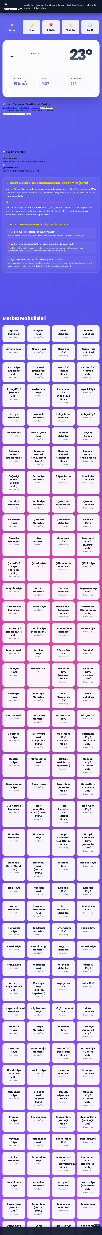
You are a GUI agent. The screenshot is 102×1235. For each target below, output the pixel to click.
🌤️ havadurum (13, 6)
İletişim (27, 8)
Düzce (27, 53)
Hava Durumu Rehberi (54, 5)
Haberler (39, 5)
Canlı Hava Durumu (75, 5)
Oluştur (28, 114)
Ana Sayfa (28, 5)
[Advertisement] (51, 132)
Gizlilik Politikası (39, 8)
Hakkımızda (91, 5)
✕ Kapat (96, 1225)
